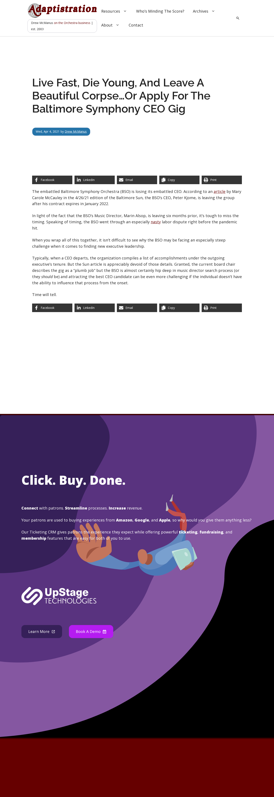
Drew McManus (76, 131)
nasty (156, 221)
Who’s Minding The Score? (160, 11)
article (219, 191)
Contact (136, 25)
